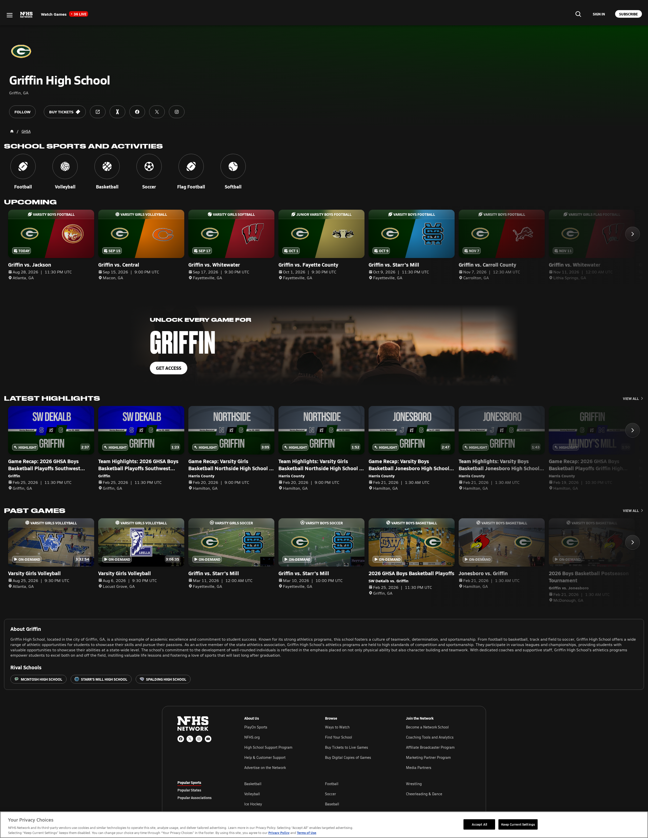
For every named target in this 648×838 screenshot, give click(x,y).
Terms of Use (306, 832)
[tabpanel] (357, 794)
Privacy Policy (279, 832)
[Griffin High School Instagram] (177, 111)
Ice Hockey (253, 804)
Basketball (252, 783)
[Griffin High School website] (98, 111)
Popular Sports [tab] (189, 782)
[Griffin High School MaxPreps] (117, 111)
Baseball (332, 804)
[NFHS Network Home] (26, 15)
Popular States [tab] (189, 790)
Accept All (479, 824)
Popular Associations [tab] (194, 797)
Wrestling (414, 783)
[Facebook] (180, 739)
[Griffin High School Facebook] (137, 111)
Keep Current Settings (518, 824)
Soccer (330, 793)
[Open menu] (9, 15)
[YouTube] (208, 739)
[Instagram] (199, 739)
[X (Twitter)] (190, 739)
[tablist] (202, 790)
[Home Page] (12, 131)
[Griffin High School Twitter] (157, 111)
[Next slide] (632, 234)
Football (331, 783)
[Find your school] (578, 13)
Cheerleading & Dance (424, 793)
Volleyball (252, 793)
